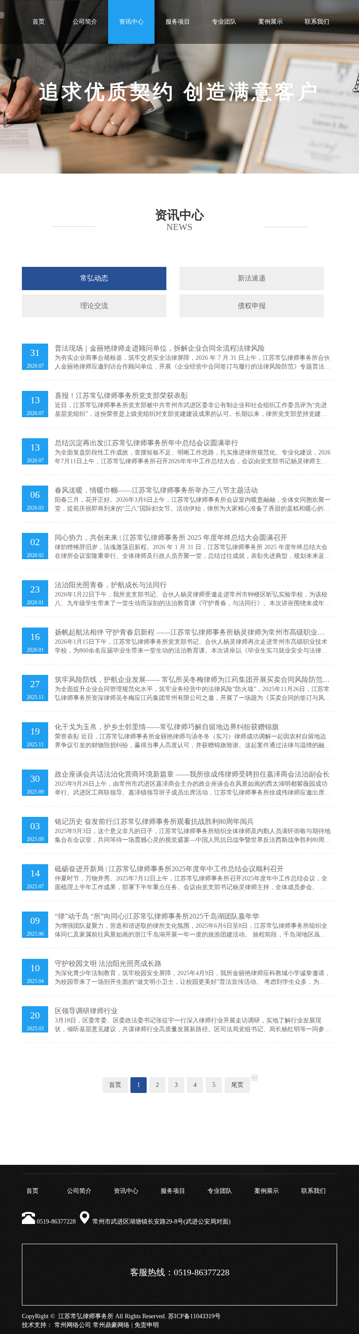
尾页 (237, 1085)
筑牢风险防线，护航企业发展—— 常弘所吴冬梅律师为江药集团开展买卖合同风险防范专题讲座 (192, 680)
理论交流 (94, 305)
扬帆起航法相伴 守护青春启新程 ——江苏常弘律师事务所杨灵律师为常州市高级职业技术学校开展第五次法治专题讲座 (189, 632)
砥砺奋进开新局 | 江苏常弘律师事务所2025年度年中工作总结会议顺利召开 (169, 869)
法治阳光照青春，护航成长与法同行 (111, 585)
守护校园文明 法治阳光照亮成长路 (108, 963)
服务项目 (177, 21)
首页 (38, 21)
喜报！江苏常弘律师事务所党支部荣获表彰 (121, 395)
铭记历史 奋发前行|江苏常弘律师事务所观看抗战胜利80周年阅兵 (154, 821)
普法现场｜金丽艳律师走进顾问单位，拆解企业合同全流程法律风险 (160, 348)
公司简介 (85, 21)
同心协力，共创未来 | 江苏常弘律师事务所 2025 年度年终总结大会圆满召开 (171, 537)
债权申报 (252, 305)
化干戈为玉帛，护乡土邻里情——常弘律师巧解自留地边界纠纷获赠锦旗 (167, 727)
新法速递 (252, 278)
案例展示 (270, 21)
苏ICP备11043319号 (194, 1316)
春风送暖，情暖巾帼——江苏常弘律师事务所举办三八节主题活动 (156, 490)
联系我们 (317, 21)
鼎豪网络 (117, 1325)
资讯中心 (131, 21)
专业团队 (224, 21)
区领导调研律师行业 (86, 1011)
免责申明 (146, 1325)
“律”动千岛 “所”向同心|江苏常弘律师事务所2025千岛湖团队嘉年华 (157, 916)
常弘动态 (94, 278)
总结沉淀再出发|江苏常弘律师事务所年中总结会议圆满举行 (146, 443)
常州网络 (66, 1325)
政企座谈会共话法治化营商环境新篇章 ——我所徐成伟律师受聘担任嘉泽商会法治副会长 (192, 774)
